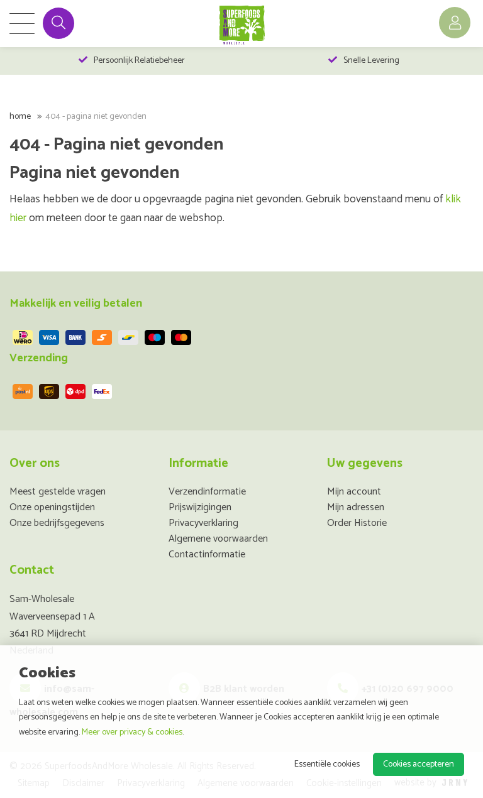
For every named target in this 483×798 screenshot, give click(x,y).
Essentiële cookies (327, 764)
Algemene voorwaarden (218, 539)
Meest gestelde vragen (57, 492)
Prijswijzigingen (200, 507)
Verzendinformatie (207, 492)
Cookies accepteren (418, 764)
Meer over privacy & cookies (132, 732)
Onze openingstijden (52, 507)
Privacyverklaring (203, 523)
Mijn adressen (355, 507)
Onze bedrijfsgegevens (56, 523)
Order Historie (357, 523)
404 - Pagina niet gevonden (96, 116)
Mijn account (354, 492)
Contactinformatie (207, 554)
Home (20, 116)
